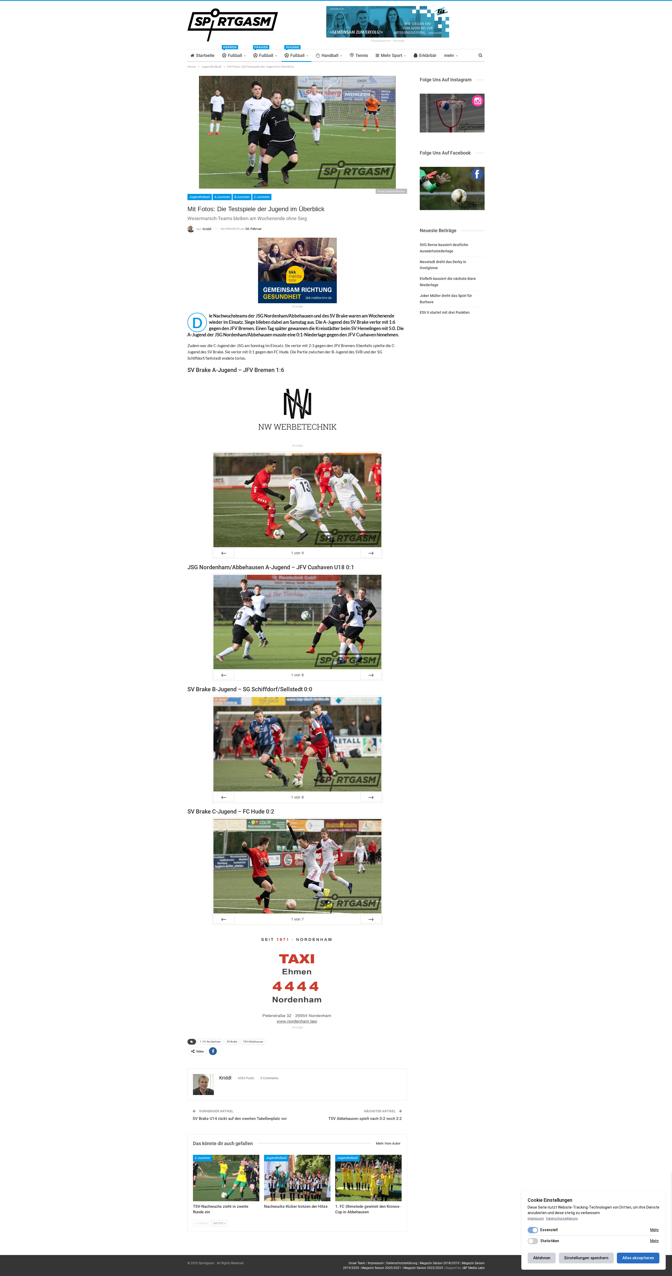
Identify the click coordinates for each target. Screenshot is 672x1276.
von (297, 552)
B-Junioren (242, 197)
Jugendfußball (199, 197)
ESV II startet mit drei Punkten (445, 312)
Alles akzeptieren (638, 1258)
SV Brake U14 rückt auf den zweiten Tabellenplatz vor (240, 1118)
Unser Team (357, 1263)
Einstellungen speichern (586, 1258)
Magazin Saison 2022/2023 (423, 1268)
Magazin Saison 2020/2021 (381, 1268)
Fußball (232, 53)
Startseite (205, 55)
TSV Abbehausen (253, 1041)
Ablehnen (541, 1258)
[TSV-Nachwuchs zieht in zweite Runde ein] (226, 1178)
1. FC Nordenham (210, 1041)
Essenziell (549, 1230)
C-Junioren (262, 197)
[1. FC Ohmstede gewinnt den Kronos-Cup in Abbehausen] (368, 1178)
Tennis (361, 55)
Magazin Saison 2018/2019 (439, 1263)
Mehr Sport (391, 55)
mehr (449, 55)
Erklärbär (428, 55)
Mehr (654, 1229)
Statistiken (549, 1241)
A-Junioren (222, 197)
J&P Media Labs (473, 1268)
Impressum (376, 1263)
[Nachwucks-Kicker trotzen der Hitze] (297, 1178)
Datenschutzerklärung (401, 1263)
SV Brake (232, 1041)
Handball (330, 55)
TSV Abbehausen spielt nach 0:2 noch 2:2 (365, 1118)
